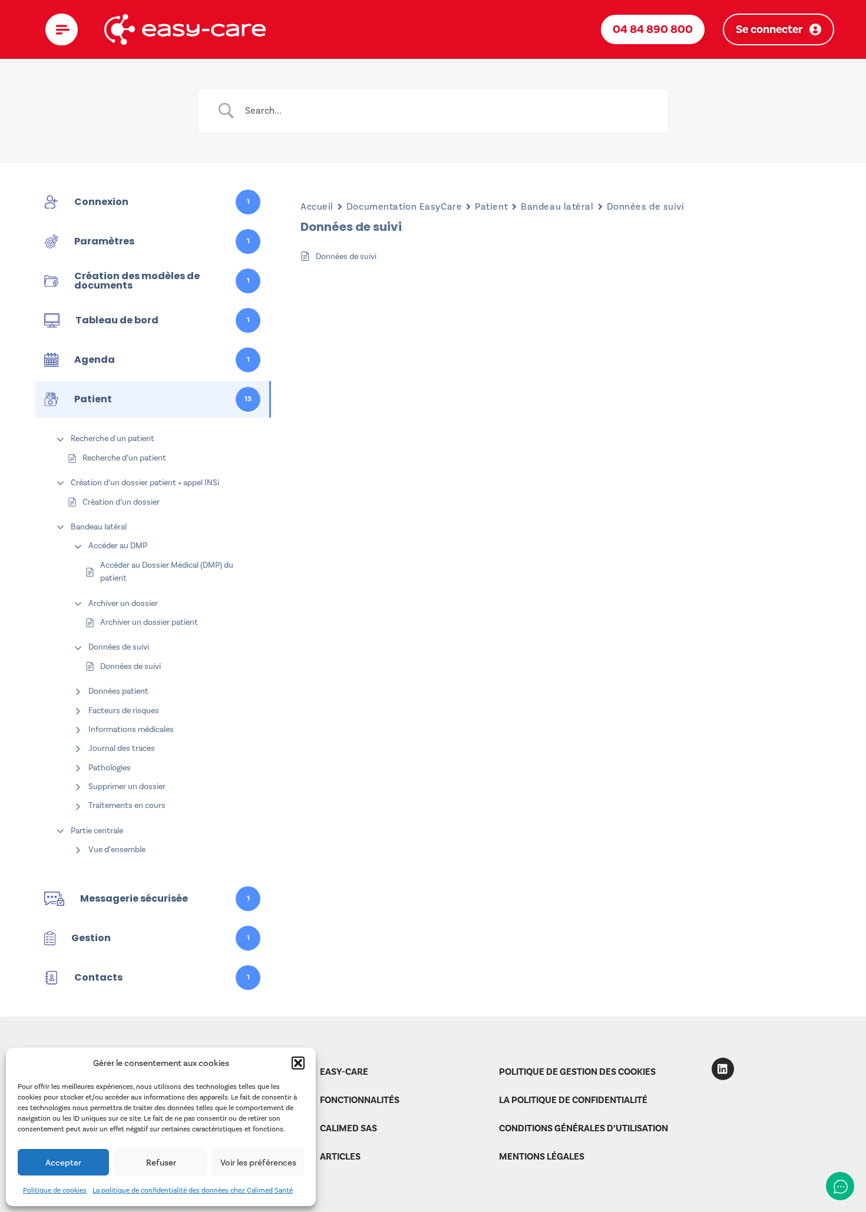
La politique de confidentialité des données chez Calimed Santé (192, 1190)
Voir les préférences (258, 1162)
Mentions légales (541, 1157)
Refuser (161, 1162)
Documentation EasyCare (404, 206)
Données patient (118, 691)
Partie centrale (97, 831)
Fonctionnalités (359, 1100)
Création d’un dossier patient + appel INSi (145, 483)
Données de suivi (118, 647)
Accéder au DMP (117, 546)
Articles (340, 1157)
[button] (298, 1063)
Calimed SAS (348, 1128)
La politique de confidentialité (573, 1100)
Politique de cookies (55, 1190)
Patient (491, 206)
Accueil (316, 206)
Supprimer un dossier (127, 786)
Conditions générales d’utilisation (583, 1128)
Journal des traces (121, 748)
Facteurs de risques (123, 711)
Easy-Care (344, 1072)
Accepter (63, 1162)
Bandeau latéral (99, 527)
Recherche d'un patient (112, 438)
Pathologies (109, 768)
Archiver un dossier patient (149, 622)
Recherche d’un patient (124, 458)
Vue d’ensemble (117, 850)
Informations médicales (131, 729)
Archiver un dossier (123, 603)
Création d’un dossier (121, 502)
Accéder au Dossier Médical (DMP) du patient (166, 571)
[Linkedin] (723, 1069)
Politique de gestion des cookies (577, 1072)
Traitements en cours (127, 805)
